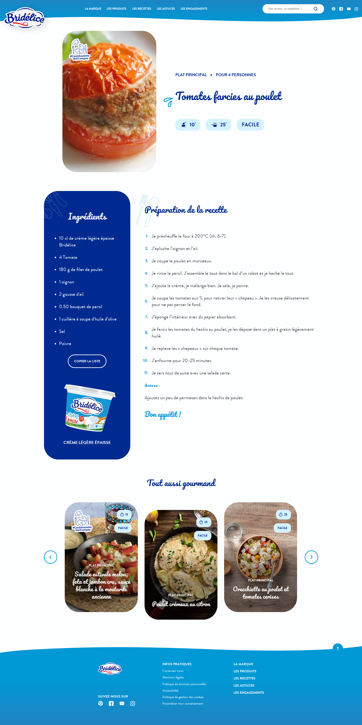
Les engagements (194, 8)
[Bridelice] (17, 11)
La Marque (93, 8)
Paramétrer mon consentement (182, 703)
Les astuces (166, 8)
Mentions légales (173, 677)
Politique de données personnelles (184, 684)
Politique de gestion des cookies (183, 697)
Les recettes (141, 8)
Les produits (116, 8)
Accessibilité (170, 690)
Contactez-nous (173, 671)
